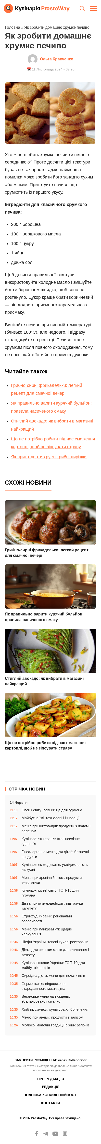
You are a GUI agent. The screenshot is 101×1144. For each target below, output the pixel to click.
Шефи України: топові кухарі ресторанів (55, 942)
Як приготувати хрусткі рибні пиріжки (49, 456)
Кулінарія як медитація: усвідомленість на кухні (55, 867)
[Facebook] (36, 1134)
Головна (12, 27)
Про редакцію (50, 1079)
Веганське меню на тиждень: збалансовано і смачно (46, 998)
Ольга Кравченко (56, 59)
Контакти (50, 1103)
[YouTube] (55, 1134)
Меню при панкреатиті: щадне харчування (47, 931)
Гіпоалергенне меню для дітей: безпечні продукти (55, 854)
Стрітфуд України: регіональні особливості (47, 918)
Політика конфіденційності (50, 1095)
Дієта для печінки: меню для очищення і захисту (55, 952)
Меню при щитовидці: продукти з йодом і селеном (56, 828)
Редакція (50, 1087)
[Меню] (93, 8)
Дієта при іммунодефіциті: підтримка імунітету (52, 905)
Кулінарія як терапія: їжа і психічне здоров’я (51, 841)
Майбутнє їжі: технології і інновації (50, 818)
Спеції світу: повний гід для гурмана (52, 810)
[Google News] (65, 1134)
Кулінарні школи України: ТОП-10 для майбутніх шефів (53, 965)
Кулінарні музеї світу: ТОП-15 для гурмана (50, 892)
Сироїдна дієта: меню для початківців (53, 975)
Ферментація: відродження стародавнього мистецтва (44, 986)
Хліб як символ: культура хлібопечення (55, 1009)
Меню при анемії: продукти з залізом (52, 1017)
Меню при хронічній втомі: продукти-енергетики (52, 880)
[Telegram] (46, 1134)
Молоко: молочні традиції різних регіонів (55, 1025)
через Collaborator (72, 1060)
